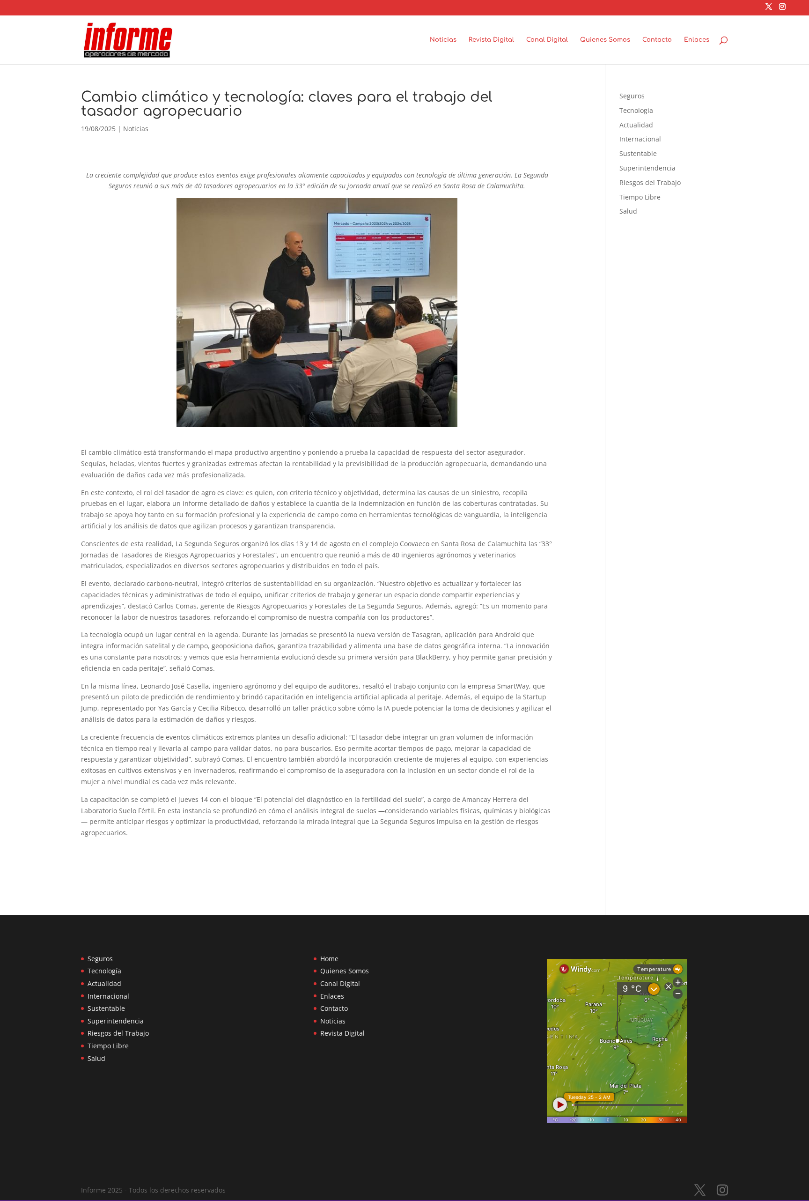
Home (329, 958)
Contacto (657, 40)
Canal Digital (547, 40)
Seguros (632, 95)
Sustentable (638, 153)
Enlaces (696, 40)
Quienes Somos (605, 40)
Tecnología (636, 110)
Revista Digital (491, 40)
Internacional (640, 138)
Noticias (443, 40)
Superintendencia (647, 167)
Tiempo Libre (640, 197)
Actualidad (636, 124)
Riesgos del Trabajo (650, 182)
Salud (628, 211)
